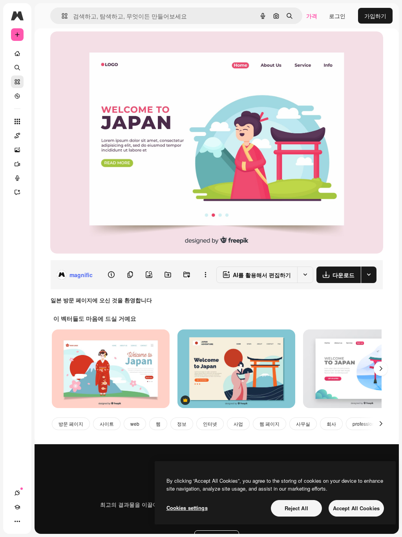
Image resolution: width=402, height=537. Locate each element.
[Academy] (17, 507)
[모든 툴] (17, 121)
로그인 (337, 16)
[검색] (17, 67)
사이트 (107, 423)
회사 (331, 423)
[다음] (381, 368)
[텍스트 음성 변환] (17, 178)
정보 (181, 423)
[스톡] (17, 81)
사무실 (303, 423)
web (134, 423)
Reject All (296, 508)
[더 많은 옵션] (205, 275)
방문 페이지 (70, 423)
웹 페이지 (269, 423)
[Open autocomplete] (61, 16)
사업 (238, 423)
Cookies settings (187, 507)
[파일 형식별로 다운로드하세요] (368, 275)
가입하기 (375, 16)
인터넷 (210, 423)
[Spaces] (17, 135)
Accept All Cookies (356, 508)
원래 (95, 46)
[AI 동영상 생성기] (17, 164)
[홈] (17, 53)
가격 (311, 16)
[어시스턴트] (17, 192)
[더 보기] (17, 521)
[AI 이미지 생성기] (17, 149)
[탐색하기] (17, 96)
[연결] (17, 493)
